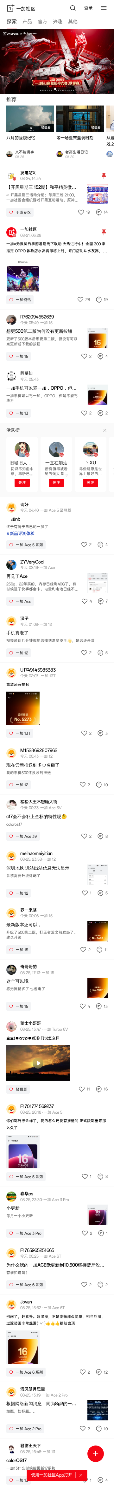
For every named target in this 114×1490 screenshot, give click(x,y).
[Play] (38, 1063)
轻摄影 (46, 128)
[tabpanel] (57, 759)
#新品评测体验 (20, 534)
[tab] (12, 22)
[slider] (20, 1075)
